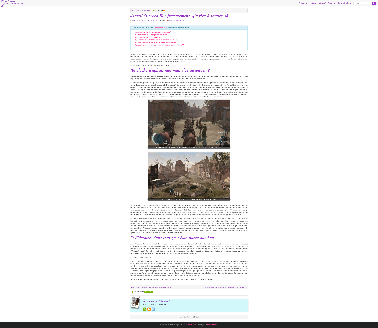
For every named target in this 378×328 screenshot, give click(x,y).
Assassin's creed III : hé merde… (147, 37)
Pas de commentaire (175, 21)
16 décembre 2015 (147, 21)
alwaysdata (211, 325)
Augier (134, 21)
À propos (302, 3)
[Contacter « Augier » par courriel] (153, 309)
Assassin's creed (159, 28)
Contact (312, 3)
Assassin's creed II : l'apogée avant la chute (151, 35)
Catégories (145, 10)
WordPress (190, 325)
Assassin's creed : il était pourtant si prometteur (152, 32)
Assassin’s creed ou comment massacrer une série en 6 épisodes (159, 45)
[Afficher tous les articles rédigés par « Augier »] (144, 309)
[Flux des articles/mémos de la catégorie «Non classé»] (164, 10)
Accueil (134, 10)
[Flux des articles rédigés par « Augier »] (149, 309)
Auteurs (330, 3)
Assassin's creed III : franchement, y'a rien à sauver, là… (156, 40)
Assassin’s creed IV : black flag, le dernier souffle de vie (155, 42)
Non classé (148, 292)
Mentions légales (343, 3)
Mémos (321, 3)
